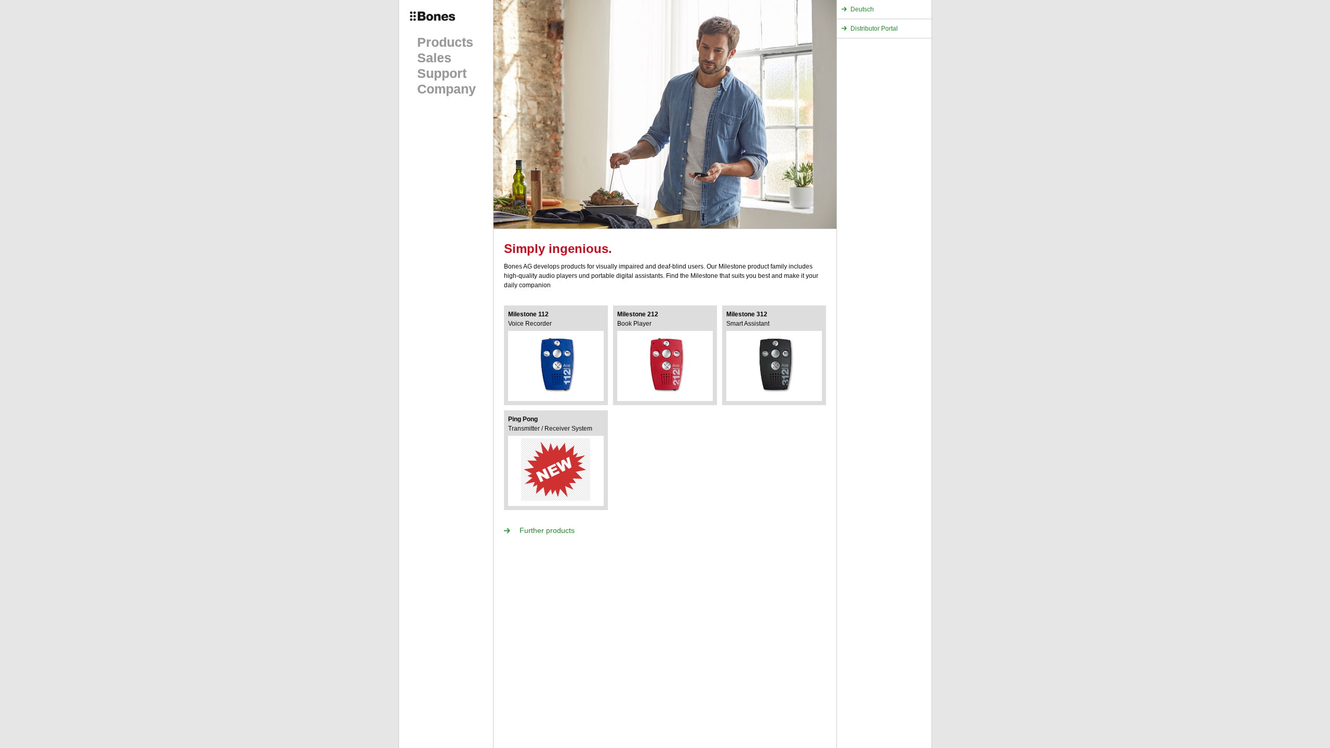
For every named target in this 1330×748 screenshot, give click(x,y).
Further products (547, 530)
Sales (434, 57)
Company (446, 89)
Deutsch (862, 9)
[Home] (441, 23)
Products (445, 42)
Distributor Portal (874, 28)
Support (442, 73)
